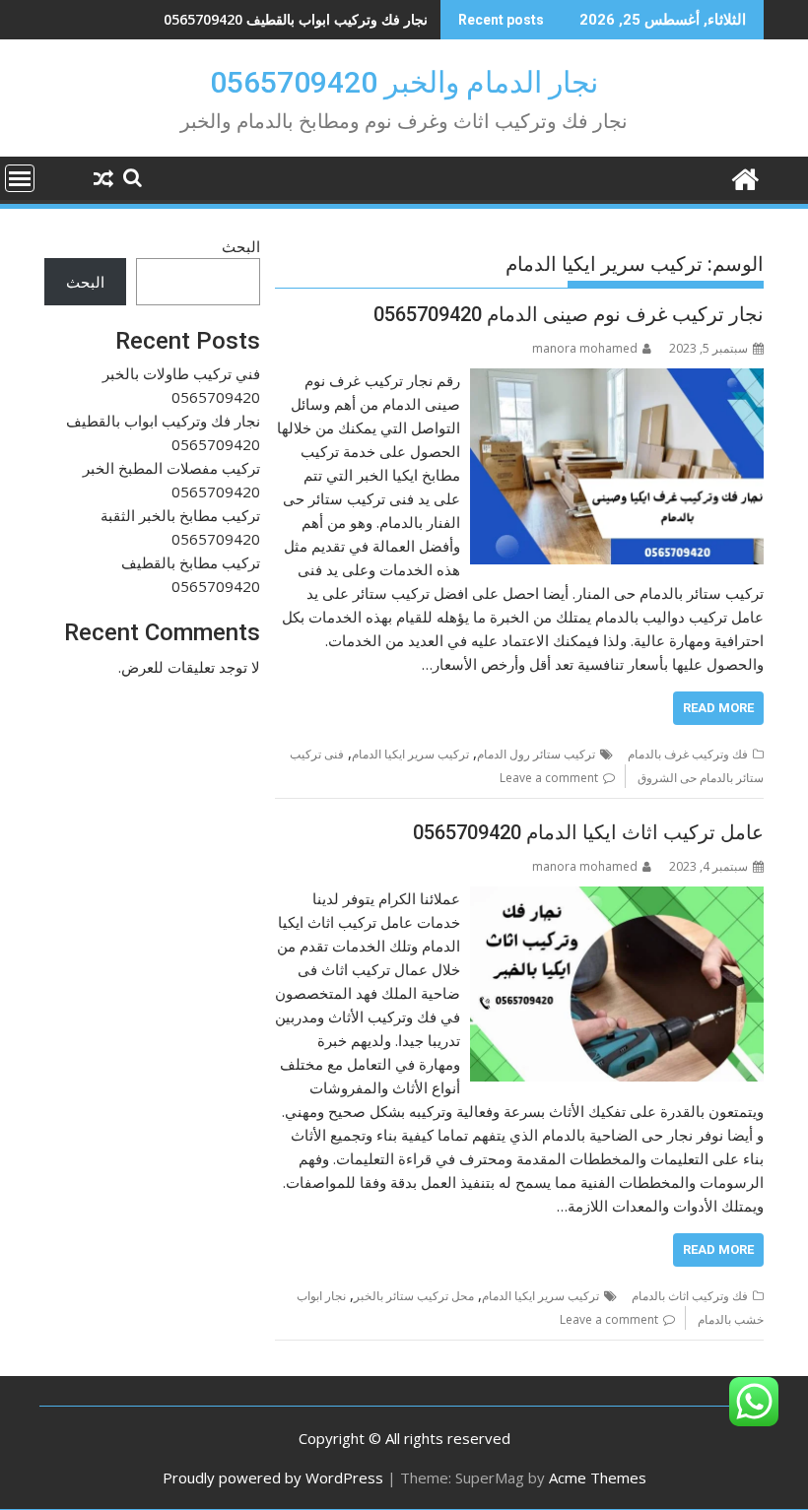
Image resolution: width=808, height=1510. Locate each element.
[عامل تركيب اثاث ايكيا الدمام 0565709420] (617, 898)
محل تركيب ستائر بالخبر (414, 1295)
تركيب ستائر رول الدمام (536, 754)
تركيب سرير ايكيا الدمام (410, 754)
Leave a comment (549, 777)
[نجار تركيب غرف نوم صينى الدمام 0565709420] (617, 380)
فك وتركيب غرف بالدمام (688, 754)
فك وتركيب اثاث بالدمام (690, 1295)
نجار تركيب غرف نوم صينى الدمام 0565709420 (568, 314)
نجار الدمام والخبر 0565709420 (404, 82)
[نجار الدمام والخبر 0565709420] (744, 177)
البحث (241, 246)
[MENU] (19, 178)
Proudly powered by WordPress (273, 1477)
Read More (718, 707)
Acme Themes (597, 1477)
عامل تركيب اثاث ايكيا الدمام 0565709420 (588, 832)
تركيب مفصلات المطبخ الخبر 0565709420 (304, 19)
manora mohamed (585, 348)
